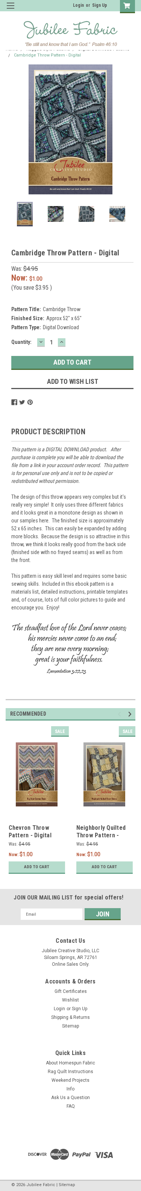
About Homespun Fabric (70, 1063)
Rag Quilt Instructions (70, 1071)
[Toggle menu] (10, 10)
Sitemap (70, 1026)
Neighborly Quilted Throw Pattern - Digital (101, 835)
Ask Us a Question (70, 1097)
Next (127, 129)
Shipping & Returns (70, 1017)
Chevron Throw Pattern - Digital (30, 831)
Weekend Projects (70, 1080)
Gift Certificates (71, 991)
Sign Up (99, 5)
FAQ (71, 1106)
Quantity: (21, 342)
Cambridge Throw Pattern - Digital (47, 55)
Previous (13, 129)
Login (78, 5)
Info (70, 1089)
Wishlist (70, 1000)
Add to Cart (36, 866)
